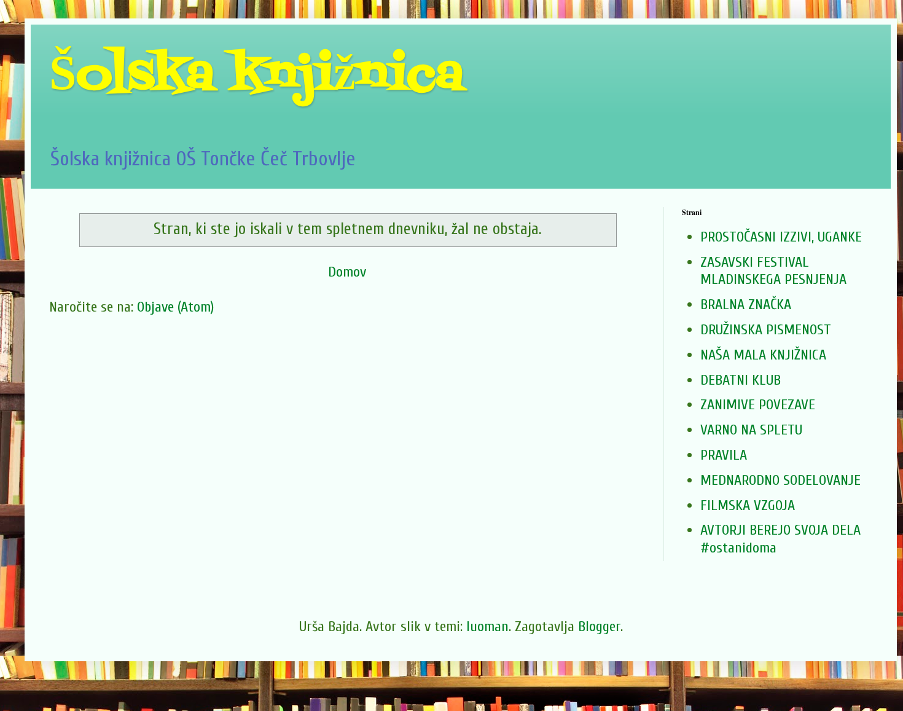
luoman (487, 626)
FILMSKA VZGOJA (747, 505)
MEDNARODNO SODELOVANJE (780, 480)
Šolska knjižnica (256, 76)
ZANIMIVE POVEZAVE (757, 404)
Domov (347, 272)
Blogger (599, 626)
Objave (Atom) (175, 307)
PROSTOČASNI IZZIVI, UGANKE (781, 237)
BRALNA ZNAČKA (745, 304)
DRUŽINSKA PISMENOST (765, 329)
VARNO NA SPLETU (751, 430)
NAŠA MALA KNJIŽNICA (763, 355)
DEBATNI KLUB (740, 380)
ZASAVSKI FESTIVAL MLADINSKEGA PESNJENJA (773, 271)
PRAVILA (723, 455)
